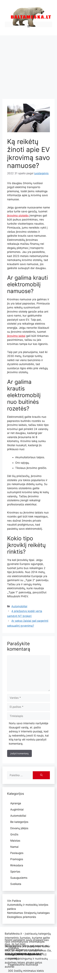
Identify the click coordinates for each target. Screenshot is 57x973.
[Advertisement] (28, 65)
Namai (14, 846)
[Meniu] (28, 24)
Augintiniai (17, 809)
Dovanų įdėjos (19, 828)
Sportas (15, 871)
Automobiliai (19, 606)
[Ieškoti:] (20, 775)
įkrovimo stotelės (18, 215)
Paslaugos (16, 853)
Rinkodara (16, 865)
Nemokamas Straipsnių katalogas (28, 912)
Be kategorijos (19, 821)
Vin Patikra (14, 900)
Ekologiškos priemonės (21, 917)
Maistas (15, 840)
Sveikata (15, 884)
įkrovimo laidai (16, 335)
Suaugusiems (18, 877)
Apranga (15, 803)
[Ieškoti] (41, 775)
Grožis (14, 834)
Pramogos (16, 859)
